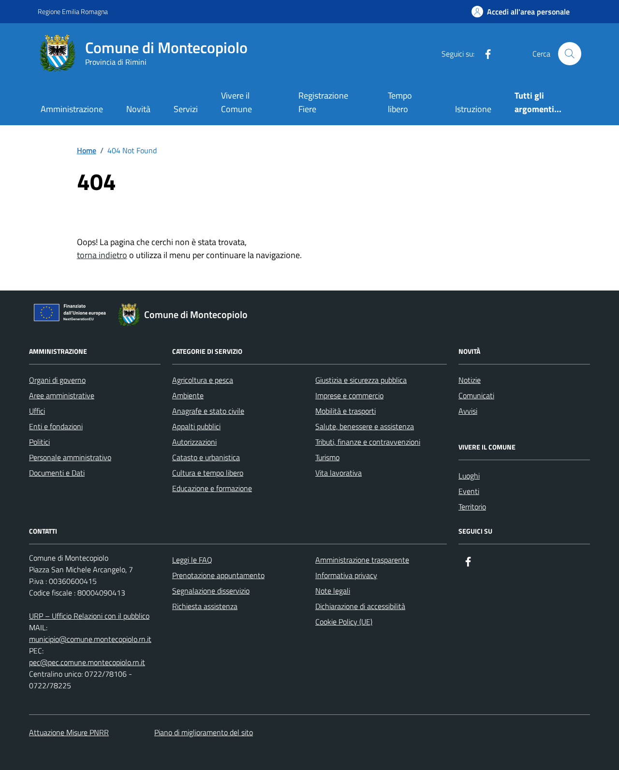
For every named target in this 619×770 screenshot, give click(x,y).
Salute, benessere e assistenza (364, 426)
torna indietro (102, 255)
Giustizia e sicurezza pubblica (361, 380)
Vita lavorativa (338, 473)
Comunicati (476, 395)
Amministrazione (72, 109)
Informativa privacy (346, 575)
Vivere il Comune (236, 102)
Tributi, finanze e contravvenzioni (367, 442)
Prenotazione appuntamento (218, 575)
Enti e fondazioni (56, 426)
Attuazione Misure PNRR (69, 732)
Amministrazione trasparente (362, 560)
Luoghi (469, 475)
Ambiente (188, 395)
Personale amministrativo (70, 457)
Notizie (469, 380)
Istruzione (473, 109)
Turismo (327, 457)
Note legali (332, 590)
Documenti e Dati (57, 473)
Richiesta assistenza (204, 606)
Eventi (468, 491)
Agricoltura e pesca (202, 380)
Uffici (37, 411)
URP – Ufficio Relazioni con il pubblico (89, 616)
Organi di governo (57, 380)
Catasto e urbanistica (206, 457)
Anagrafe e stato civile (208, 411)
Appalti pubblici (196, 426)
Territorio (472, 506)
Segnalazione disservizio (211, 590)
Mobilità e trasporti (345, 411)
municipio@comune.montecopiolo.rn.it (90, 639)
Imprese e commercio (349, 395)
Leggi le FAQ (192, 560)
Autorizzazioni (194, 442)
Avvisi (467, 411)
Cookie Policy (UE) (343, 621)
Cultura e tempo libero (207, 473)
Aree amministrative (61, 395)
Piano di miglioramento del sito (203, 732)
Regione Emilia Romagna (73, 11)
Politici (39, 442)
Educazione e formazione (212, 488)
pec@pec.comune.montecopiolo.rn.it (87, 662)
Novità (138, 109)
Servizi (186, 109)
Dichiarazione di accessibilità (360, 606)
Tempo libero (400, 102)
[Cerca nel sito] (569, 53)
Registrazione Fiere (323, 102)
